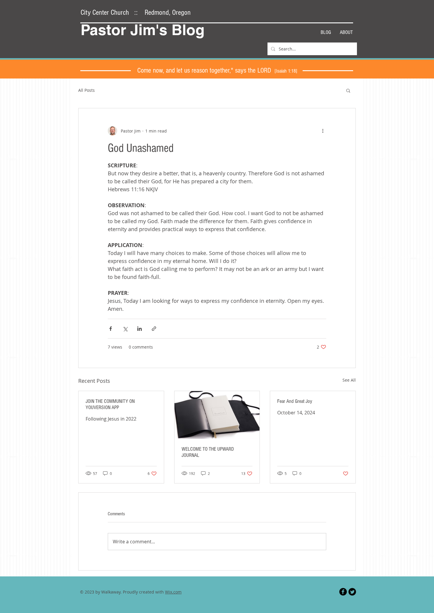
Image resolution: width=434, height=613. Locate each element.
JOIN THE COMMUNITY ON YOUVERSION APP (110, 404)
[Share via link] (154, 328)
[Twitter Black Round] (352, 592)
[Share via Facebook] (110, 328)
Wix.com (173, 592)
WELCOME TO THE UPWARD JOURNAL (208, 452)
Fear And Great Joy (294, 401)
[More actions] (322, 130)
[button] (348, 90)
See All (349, 380)
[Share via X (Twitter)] (125, 328)
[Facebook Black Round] (343, 592)
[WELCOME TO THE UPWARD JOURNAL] (217, 415)
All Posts (86, 90)
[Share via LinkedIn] (139, 328)
